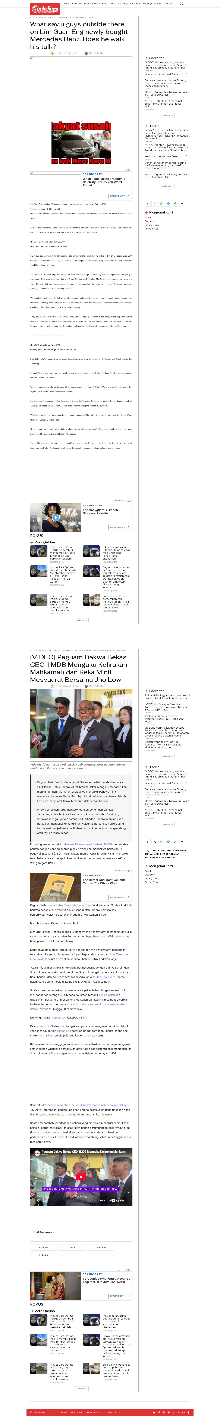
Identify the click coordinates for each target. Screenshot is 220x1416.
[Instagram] (164, 1413)
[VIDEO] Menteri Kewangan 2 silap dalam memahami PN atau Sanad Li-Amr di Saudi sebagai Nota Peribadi (166, 65)
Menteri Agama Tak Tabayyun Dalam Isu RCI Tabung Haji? (167, 93)
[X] (154, 204)
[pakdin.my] (87, 53)
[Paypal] (169, 1413)
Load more (80, 620)
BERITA (33, 17)
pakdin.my (96, 53)
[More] (182, 204)
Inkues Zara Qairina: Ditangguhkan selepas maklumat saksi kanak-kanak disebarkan (116, 553)
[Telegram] (168, 204)
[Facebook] (148, 204)
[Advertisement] (81, 475)
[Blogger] (154, 1413)
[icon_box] (42, 542)
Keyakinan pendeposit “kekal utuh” (166, 74)
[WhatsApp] (161, 204)
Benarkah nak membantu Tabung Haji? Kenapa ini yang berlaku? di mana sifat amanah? (165, 83)
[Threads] (188, 1413)
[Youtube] (183, 1413)
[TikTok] (173, 1413)
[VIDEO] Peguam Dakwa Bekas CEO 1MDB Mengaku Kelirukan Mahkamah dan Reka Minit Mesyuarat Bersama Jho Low (167, 134)
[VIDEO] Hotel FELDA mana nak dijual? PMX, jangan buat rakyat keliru (164, 104)
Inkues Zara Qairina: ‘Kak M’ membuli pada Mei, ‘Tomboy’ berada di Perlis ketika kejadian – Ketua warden (63, 574)
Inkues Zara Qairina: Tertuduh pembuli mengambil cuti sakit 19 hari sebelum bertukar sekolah (62, 553)
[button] (181, 3)
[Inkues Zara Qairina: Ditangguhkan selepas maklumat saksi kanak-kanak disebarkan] (91, 551)
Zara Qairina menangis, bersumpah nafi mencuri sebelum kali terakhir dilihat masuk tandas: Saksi (116, 602)
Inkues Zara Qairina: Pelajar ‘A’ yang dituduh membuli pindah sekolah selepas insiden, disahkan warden (61, 603)
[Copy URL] (175, 204)
